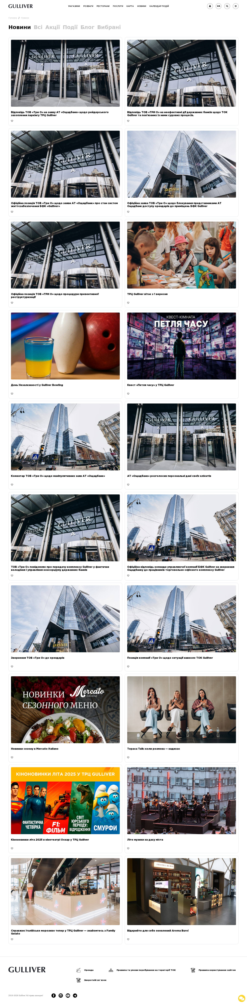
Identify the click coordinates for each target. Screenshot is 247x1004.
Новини (141, 6)
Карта (130, 6)
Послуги (118, 6)
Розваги (88, 6)
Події (70, 27)
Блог (87, 27)
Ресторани (103, 6)
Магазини (74, 6)
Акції (52, 27)
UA (218, 6)
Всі (38, 27)
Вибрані (109, 27)
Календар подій (159, 6)
